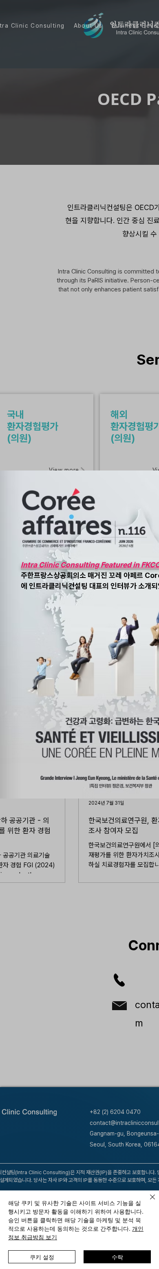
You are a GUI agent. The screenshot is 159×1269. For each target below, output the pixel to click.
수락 (117, 1257)
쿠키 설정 (42, 1257)
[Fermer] (147, 1202)
